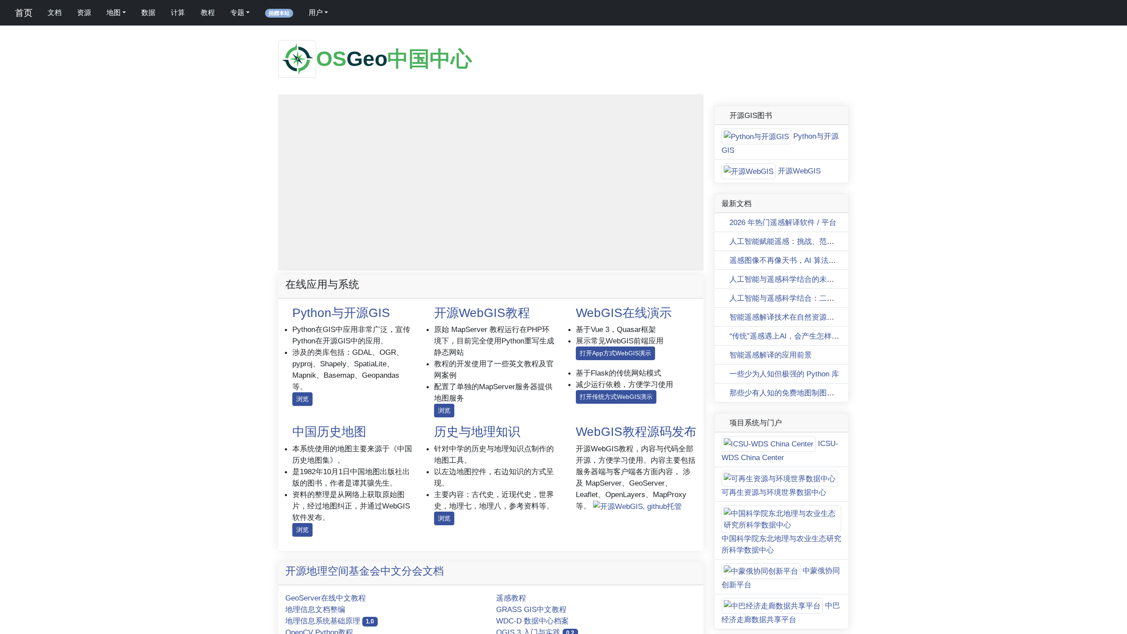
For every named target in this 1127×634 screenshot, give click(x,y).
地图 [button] (114, 12)
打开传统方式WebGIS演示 (616, 396)
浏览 (302, 398)
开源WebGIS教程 (482, 313)
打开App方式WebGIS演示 (615, 353)
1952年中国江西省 (679, 266)
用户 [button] (316, 12)
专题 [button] (237, 12)
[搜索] (346, 13)
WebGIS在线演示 (624, 313)
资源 (84, 12)
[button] (290, 106)
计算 (178, 12)
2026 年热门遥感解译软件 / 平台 (781, 571)
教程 (208, 12)
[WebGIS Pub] (636, 571)
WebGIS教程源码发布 (636, 432)
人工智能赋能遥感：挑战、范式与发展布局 (799, 590)
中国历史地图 (329, 432)
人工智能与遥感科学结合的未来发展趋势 (795, 628)
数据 (148, 12)
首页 (22, 13)
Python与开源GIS (341, 313)
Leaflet (639, 266)
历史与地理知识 (477, 432)
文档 (55, 12)
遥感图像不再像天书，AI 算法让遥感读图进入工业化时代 (822, 609)
